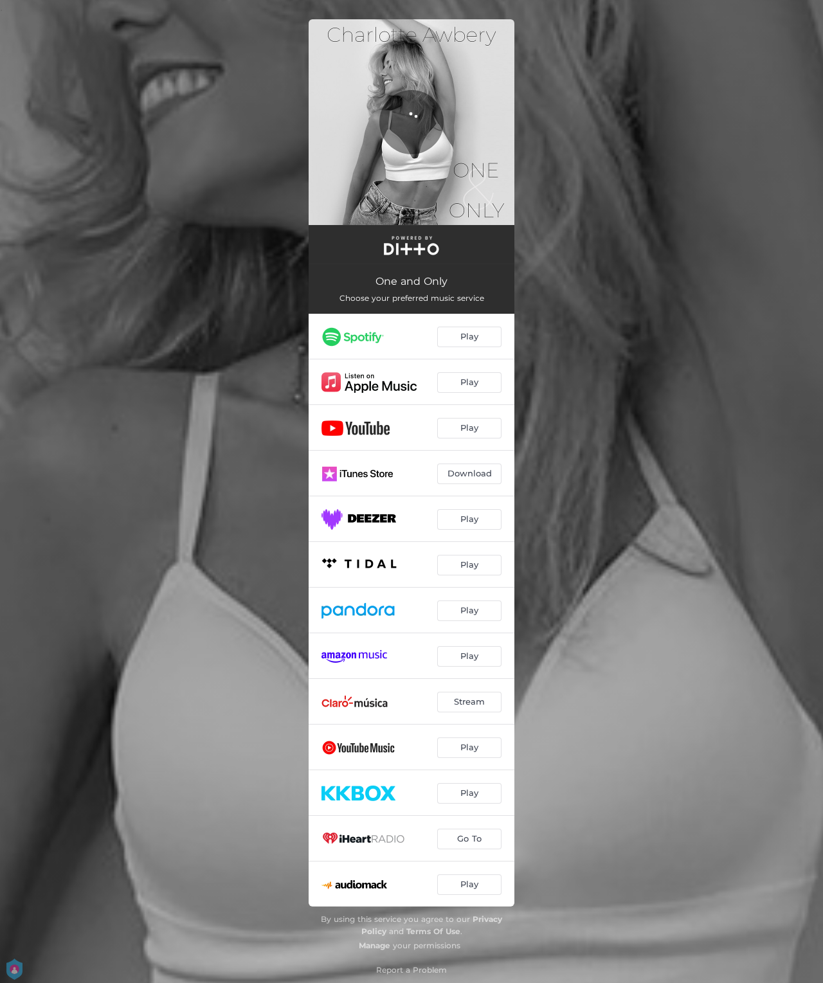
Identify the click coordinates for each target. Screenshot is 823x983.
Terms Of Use (433, 931)
